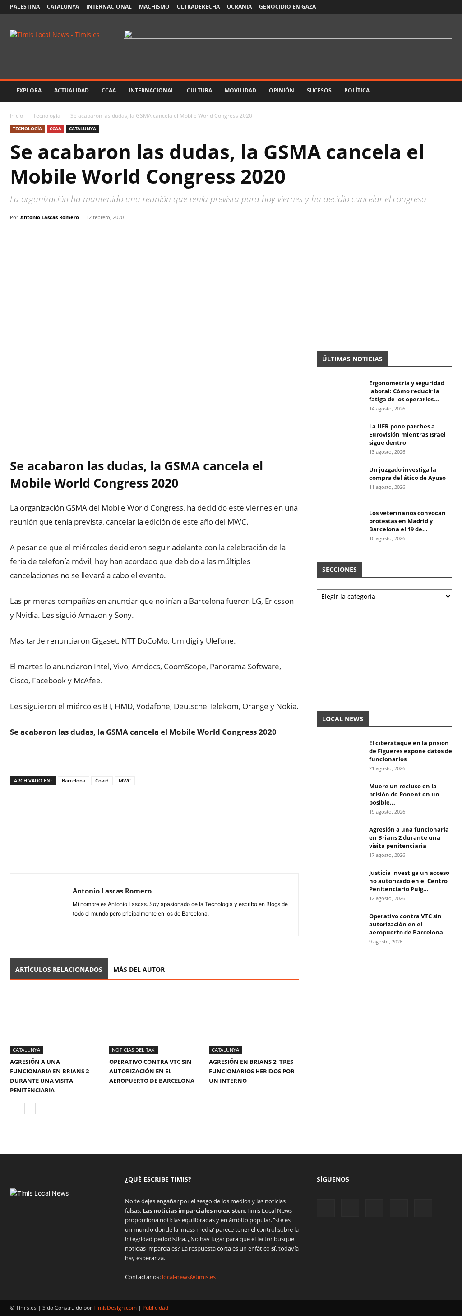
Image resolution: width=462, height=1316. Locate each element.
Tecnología (46, 116)
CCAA (109, 90)
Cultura (199, 90)
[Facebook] (386, 7)
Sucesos (319, 90)
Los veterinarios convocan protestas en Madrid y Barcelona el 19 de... (407, 521)
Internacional (109, 6)
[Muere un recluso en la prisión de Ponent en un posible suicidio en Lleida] (339, 798)
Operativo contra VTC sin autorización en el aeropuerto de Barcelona (151, 1071)
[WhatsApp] (60, 238)
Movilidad (240, 90)
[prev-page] (15, 1108)
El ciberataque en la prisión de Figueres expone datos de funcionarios (410, 751)
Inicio (16, 116)
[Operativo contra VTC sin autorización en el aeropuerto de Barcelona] (154, 1023)
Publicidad (155, 1307)
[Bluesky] (445, 7)
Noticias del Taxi (134, 1049)
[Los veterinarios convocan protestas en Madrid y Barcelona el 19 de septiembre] (339, 524)
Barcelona (73, 780)
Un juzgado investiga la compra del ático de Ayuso (407, 473)
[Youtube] (430, 7)
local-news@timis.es (189, 1277)
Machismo (154, 6)
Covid (102, 780)
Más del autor (139, 969)
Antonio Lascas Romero (49, 217)
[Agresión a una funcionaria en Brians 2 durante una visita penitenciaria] (55, 1023)
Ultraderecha (198, 6)
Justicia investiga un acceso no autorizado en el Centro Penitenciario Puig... (409, 881)
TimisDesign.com (115, 1307)
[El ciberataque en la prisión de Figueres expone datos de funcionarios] (339, 754)
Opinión (281, 90)
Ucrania (239, 6)
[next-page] (30, 1108)
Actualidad (71, 90)
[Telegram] (81, 238)
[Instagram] (400, 7)
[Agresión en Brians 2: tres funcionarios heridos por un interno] (254, 1023)
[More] (102, 238)
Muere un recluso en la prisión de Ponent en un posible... (404, 794)
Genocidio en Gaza (287, 6)
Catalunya (63, 6)
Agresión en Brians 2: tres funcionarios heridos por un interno (252, 1071)
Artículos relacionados (58, 969)
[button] (441, 91)
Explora (29, 90)
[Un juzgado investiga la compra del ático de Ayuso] (339, 481)
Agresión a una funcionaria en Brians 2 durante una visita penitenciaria (409, 837)
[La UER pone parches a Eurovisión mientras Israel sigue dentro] (339, 438)
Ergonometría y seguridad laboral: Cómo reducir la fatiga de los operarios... (406, 391)
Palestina (25, 6)
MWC (125, 780)
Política (357, 90)
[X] (415, 7)
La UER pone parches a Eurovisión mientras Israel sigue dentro (407, 434)
